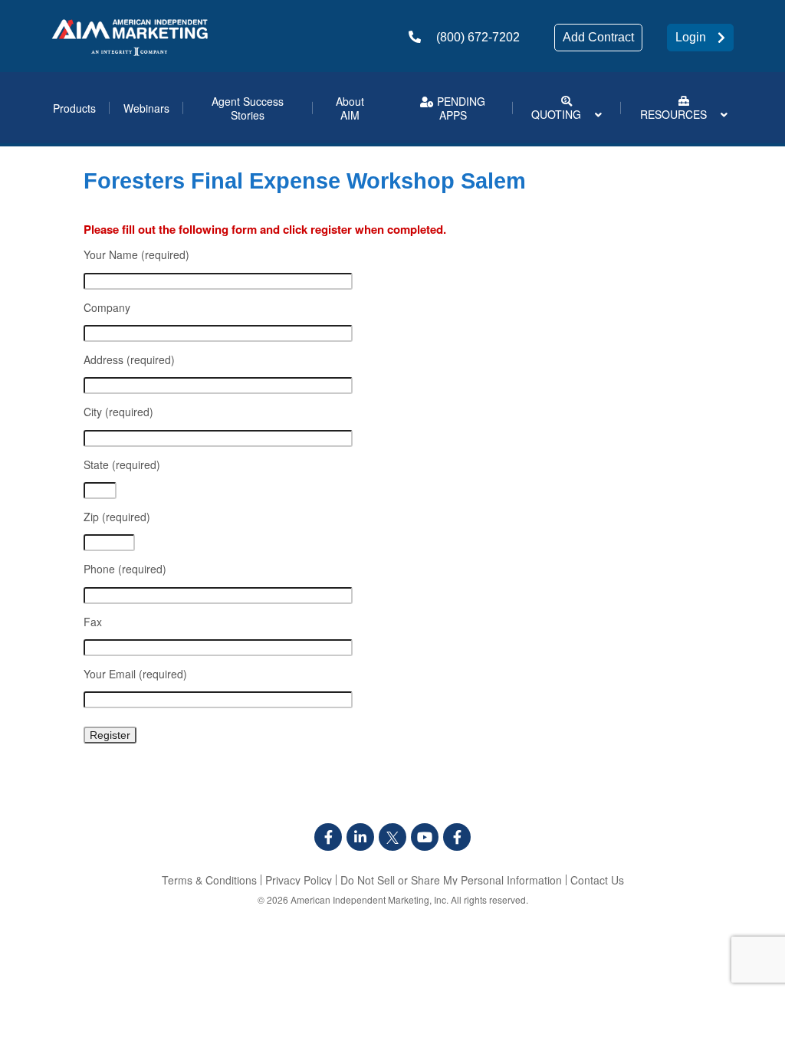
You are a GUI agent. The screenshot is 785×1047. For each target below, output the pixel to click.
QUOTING (556, 114)
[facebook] (328, 837)
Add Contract (598, 37)
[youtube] (424, 837)
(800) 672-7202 (478, 37)
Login (690, 37)
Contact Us (597, 880)
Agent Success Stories (248, 108)
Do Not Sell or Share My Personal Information (451, 880)
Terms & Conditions (209, 880)
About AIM (350, 108)
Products (74, 108)
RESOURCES (673, 114)
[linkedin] (360, 837)
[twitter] (392, 837)
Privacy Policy (298, 880)
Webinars (146, 108)
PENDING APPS (459, 108)
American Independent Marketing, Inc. (369, 899)
